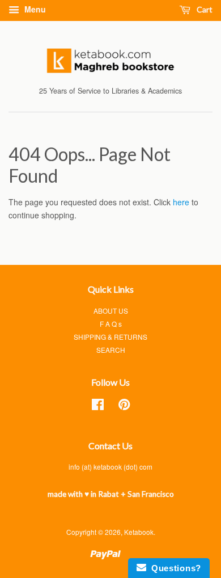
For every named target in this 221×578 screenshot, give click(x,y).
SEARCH (110, 350)
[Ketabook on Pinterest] (124, 406)
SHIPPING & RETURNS (110, 336)
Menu (34, 9)
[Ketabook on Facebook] (97, 406)
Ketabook (139, 532)
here (181, 202)
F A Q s (111, 323)
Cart (203, 9)
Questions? (173, 568)
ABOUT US (111, 310)
